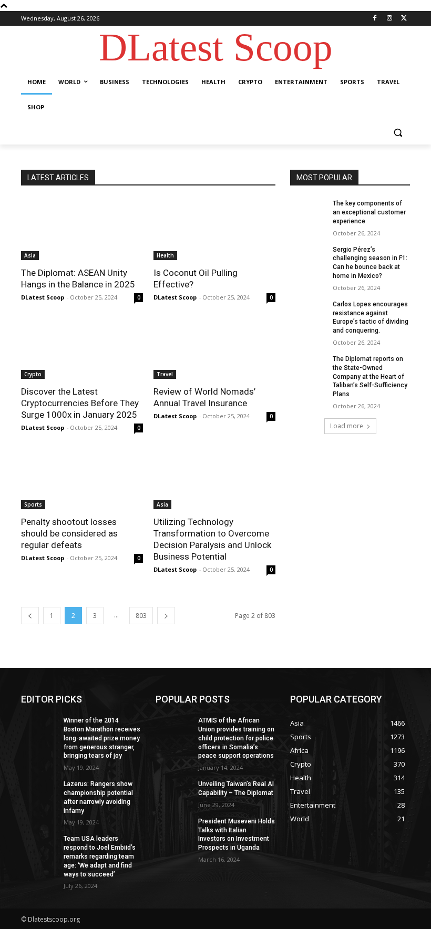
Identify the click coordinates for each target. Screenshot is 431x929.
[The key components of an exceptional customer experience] (308, 211)
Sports (33, 504)
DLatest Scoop (42, 297)
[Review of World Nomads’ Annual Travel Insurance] (214, 348)
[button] (397, 132)
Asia (30, 255)
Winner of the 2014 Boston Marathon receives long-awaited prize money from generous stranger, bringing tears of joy (102, 738)
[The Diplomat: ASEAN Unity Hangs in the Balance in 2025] (82, 229)
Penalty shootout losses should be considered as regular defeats (69, 533)
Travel (165, 374)
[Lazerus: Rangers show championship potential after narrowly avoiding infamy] (39, 792)
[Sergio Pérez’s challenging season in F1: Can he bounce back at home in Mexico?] (308, 258)
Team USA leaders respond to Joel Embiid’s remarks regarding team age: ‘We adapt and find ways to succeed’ (100, 856)
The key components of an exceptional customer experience (369, 212)
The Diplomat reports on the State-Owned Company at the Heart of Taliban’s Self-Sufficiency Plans (370, 376)
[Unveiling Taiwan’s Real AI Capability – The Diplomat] (173, 792)
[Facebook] (375, 19)
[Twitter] (404, 19)
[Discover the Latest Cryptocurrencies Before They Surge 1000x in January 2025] (82, 348)
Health (165, 255)
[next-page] (166, 615)
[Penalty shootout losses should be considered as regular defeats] (82, 478)
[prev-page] (30, 615)
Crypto (33, 374)
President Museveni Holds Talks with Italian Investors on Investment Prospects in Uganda (236, 834)
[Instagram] (389, 19)
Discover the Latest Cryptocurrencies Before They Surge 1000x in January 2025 (80, 403)
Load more (346, 425)
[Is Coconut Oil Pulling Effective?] (214, 229)
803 (141, 615)
